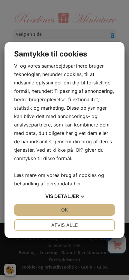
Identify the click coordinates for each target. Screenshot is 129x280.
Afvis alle (64, 225)
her (77, 184)
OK (64, 210)
